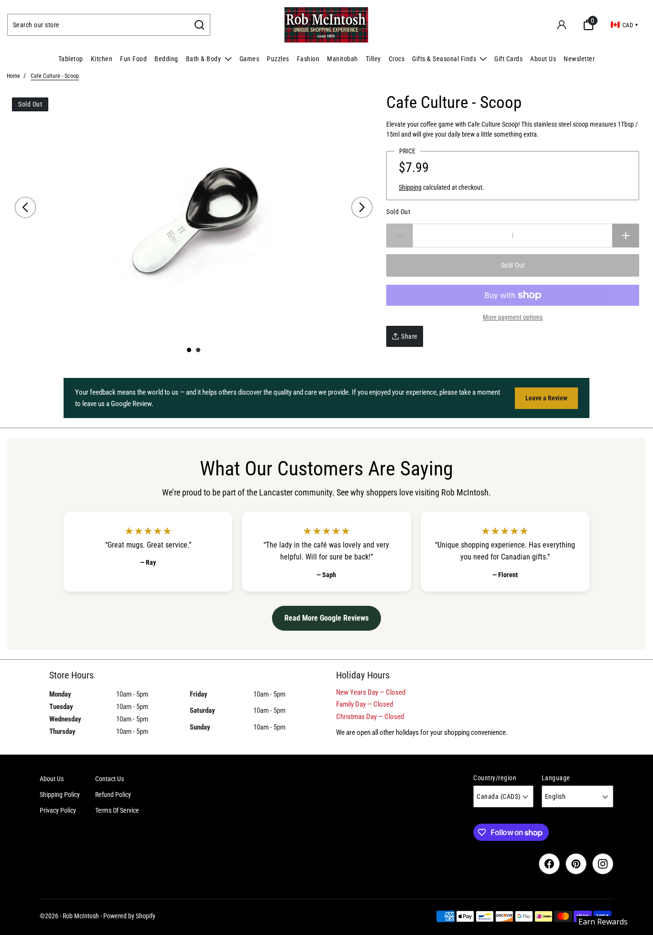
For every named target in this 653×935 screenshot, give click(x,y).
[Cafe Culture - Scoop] (193, 217)
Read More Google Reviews (326, 618)
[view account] (562, 25)
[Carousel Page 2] (198, 350)
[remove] (399, 235)
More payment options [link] (513, 317)
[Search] (199, 24)
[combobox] (98, 24)
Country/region (494, 778)
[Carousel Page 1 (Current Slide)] (189, 350)
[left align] (25, 207)
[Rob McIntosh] (326, 25)
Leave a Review (546, 398)
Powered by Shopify (129, 916)
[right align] (361, 207)
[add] (625, 235)
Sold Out (398, 211)
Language (556, 778)
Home (13, 76)
